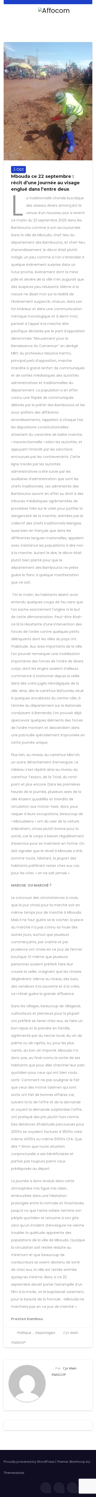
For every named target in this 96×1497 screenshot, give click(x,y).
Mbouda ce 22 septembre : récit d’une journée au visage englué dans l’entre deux (45, 183)
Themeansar (14, 1472)
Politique (24, 1332)
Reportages (45, 1332)
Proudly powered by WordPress (29, 1461)
